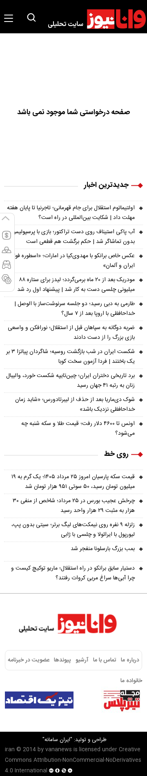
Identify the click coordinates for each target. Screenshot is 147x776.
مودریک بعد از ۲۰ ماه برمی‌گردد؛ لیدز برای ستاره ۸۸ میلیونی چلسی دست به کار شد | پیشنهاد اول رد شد (76, 285)
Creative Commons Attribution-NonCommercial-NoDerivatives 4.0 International (73, 760)
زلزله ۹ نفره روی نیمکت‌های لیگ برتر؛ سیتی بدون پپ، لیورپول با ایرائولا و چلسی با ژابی (73, 530)
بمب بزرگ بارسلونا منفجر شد (103, 549)
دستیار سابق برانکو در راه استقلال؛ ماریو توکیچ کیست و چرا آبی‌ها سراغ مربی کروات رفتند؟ (73, 573)
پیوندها (62, 660)
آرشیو (82, 660)
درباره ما (130, 660)
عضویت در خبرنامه (28, 660)
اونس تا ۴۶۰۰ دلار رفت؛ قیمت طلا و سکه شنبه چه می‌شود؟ (78, 428)
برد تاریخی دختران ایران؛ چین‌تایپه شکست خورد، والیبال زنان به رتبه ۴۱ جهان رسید (70, 380)
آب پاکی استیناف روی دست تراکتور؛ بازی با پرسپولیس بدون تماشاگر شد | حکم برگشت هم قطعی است (73, 237)
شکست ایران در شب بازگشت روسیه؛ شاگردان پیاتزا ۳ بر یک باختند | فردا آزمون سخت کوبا (70, 356)
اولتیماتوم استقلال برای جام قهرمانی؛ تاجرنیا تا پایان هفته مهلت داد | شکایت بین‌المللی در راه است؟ (71, 213)
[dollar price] (6, 238)
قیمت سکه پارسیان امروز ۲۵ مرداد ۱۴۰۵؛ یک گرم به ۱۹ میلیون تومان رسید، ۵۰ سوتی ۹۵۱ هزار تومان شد (73, 482)
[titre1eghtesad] (39, 700)
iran (10, 749)
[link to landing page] (93, 19)
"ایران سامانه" (57, 739)
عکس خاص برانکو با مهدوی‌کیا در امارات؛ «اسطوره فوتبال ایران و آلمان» (71, 261)
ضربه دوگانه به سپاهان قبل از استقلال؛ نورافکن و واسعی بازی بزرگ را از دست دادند (71, 332)
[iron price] (6, 282)
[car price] (6, 268)
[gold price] (6, 253)
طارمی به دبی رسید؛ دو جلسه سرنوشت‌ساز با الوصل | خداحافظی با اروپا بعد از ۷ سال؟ (74, 309)
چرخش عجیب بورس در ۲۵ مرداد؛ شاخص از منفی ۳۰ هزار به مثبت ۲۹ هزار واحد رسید (74, 506)
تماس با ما (104, 660)
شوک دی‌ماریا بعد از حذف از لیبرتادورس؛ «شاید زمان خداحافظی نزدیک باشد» (75, 404)
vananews (58, 749)
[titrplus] (121, 700)
